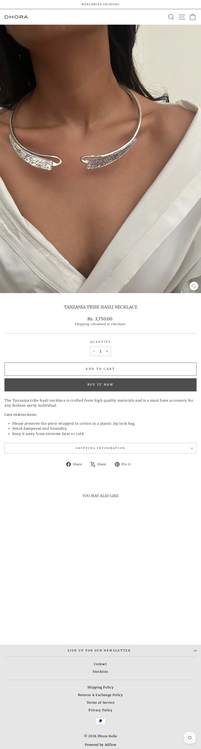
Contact (100, 664)
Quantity (100, 342)
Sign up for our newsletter (99, 650)
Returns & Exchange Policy (100, 695)
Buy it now (100, 384)
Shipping (82, 324)
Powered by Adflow (100, 745)
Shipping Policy (100, 687)
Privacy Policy (100, 710)
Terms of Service (100, 702)
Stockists (100, 671)
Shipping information (100, 448)
